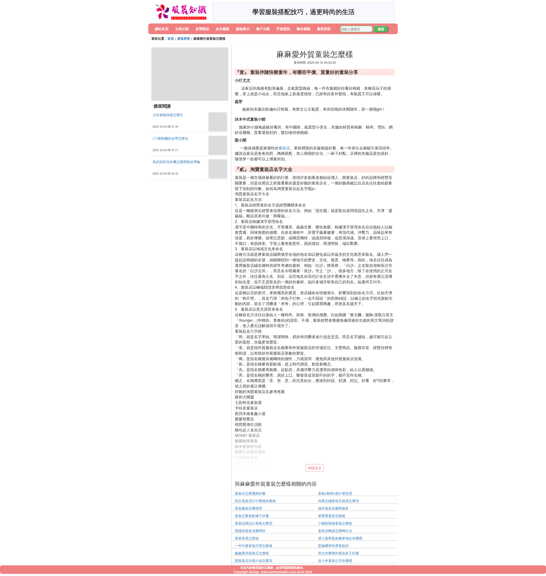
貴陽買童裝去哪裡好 (250, 530)
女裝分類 (182, 28)
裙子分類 (263, 28)
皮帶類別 (202, 28)
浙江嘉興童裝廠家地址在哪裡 (340, 538)
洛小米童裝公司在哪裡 (335, 560)
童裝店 (284, 148)
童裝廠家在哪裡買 (248, 508)
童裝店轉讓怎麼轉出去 (335, 530)
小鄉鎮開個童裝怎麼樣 (335, 523)
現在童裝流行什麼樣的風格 (255, 500)
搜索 (381, 29)
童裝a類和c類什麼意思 (335, 493)
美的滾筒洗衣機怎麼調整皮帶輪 (176, 162)
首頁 (170, 38)
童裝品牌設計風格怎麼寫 (253, 523)
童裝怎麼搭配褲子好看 (252, 515)
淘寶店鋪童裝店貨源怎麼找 (338, 500)
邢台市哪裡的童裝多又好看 (338, 553)
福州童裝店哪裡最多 (333, 508)
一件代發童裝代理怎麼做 (253, 545)
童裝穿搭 (324, 28)
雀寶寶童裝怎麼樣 (331, 515)
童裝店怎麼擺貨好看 (250, 493)
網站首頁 (161, 28)
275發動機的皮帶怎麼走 (170, 138)
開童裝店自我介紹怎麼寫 (253, 560)
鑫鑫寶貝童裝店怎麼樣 (252, 553)
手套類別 (283, 28)
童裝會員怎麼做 (247, 538)
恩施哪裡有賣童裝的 (333, 545)
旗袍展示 (243, 28)
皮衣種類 (222, 28)
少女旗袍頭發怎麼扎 (167, 115)
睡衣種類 (303, 28)
